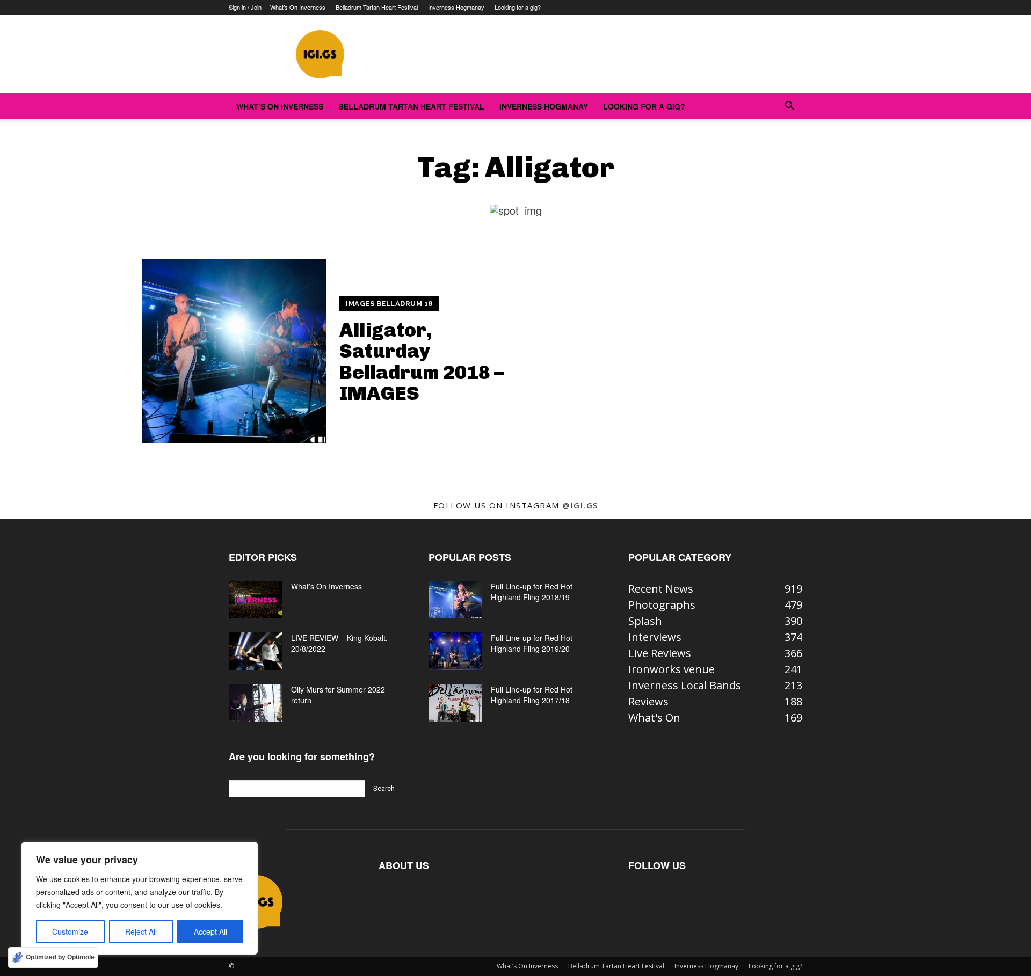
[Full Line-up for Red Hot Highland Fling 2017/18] (455, 703)
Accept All (210, 931)
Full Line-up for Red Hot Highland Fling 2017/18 (531, 694)
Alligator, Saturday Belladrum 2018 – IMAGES (421, 361)
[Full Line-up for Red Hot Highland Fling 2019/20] (455, 651)
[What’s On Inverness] (255, 599)
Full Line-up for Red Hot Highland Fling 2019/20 (531, 643)
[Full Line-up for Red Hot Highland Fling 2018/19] (455, 599)
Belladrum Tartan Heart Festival (377, 7)
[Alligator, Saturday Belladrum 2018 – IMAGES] (234, 351)
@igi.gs (580, 505)
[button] (789, 106)
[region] (139, 898)
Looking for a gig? (518, 7)
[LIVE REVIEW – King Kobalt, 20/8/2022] (255, 651)
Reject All (141, 931)
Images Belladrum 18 (389, 304)
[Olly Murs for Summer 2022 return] (255, 703)
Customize (70, 931)
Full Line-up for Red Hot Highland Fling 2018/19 (531, 591)
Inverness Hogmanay (456, 7)
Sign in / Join (245, 7)
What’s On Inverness (297, 7)
